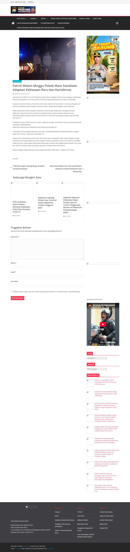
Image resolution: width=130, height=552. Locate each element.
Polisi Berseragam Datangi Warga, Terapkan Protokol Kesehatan (29, 167)
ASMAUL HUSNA (84, 18)
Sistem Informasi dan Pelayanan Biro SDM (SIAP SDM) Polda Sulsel (41, 28)
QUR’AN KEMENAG (63, 23)
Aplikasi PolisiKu (82, 520)
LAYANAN (33, 18)
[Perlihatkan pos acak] (117, 23)
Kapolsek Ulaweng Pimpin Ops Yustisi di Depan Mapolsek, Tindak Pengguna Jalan (47, 202)
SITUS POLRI (21, 18)
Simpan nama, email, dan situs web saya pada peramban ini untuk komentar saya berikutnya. (46, 292)
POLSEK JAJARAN (17, 81)
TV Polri (79, 512)
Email (13, 272)
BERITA (43, 18)
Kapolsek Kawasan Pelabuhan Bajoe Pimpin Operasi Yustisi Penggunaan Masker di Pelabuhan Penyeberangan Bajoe (72, 205)
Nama (13, 263)
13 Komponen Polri (47, 23)
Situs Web (14, 281)
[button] (26, 18)
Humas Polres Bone (106, 512)
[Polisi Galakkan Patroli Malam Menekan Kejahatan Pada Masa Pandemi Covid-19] (22, 183)
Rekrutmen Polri (82, 524)
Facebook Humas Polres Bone (64, 520)
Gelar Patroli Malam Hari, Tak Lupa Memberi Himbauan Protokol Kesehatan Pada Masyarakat (66, 169)
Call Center (80, 516)
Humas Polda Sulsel (106, 520)
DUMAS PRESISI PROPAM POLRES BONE (63, 18)
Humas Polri (104, 528)
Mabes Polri (103, 524)
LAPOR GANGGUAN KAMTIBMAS (27, 23)
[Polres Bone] (13, 23)
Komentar (15, 237)
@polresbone (26, 94)
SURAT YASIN (97, 18)
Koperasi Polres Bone (107, 516)
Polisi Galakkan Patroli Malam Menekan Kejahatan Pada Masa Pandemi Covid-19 (22, 207)
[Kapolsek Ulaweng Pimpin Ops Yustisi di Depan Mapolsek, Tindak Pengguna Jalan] (47, 183)
